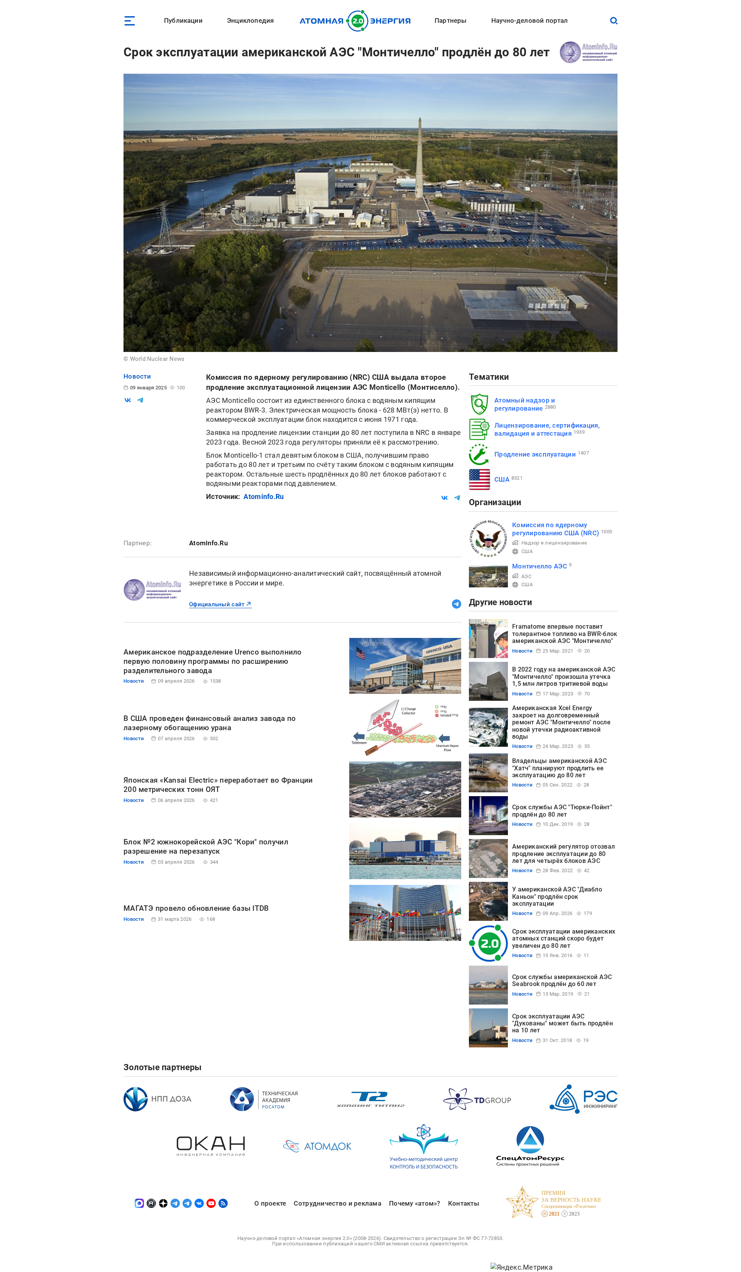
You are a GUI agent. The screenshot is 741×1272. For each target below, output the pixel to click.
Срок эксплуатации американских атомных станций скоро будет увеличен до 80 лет (563, 938)
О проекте (270, 1203)
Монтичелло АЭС (539, 566)
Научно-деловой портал (529, 20)
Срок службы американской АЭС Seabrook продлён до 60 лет (562, 980)
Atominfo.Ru (264, 496)
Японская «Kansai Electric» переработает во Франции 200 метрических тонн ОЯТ (218, 785)
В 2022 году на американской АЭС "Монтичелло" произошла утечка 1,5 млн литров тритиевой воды (563, 676)
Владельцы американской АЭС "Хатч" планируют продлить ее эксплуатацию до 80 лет (559, 768)
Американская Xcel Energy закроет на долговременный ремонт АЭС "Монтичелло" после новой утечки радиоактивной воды (561, 722)
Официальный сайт (216, 604)
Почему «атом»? (414, 1203)
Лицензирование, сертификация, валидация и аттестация (547, 429)
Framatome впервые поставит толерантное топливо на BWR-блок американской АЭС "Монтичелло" (564, 633)
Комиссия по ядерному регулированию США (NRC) (555, 529)
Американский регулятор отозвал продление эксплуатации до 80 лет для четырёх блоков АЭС (563, 853)
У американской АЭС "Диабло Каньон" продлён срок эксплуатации (557, 896)
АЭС (526, 576)
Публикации (183, 20)
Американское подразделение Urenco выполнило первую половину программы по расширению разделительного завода (213, 661)
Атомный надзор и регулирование (524, 404)
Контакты (463, 1203)
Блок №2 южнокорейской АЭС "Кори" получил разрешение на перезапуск (206, 846)
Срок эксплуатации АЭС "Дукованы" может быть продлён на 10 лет (562, 1023)
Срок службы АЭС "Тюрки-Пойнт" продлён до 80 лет (562, 810)
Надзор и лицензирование (554, 543)
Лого (357, 21)
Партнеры (451, 20)
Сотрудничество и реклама (337, 1203)
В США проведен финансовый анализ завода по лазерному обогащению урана (210, 723)
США (501, 479)
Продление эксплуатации (535, 454)
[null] (128, 400)
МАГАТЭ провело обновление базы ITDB (196, 908)
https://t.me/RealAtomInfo (456, 604)
